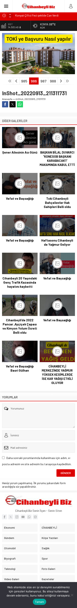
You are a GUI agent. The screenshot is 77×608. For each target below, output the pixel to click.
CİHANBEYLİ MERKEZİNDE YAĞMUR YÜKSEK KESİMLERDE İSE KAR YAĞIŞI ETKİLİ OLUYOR (57, 374)
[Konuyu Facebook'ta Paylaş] (5, 104)
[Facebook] (4, 516)
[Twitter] (10, 516)
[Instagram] (16, 516)
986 (34, 81)
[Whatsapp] (29, 516)
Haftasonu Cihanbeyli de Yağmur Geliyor (57, 242)
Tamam (39, 601)
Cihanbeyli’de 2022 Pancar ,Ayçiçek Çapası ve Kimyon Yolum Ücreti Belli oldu (19, 326)
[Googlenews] (35, 516)
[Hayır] (72, 595)
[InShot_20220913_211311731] (38, 72)
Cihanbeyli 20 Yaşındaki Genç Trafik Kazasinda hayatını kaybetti (19, 282)
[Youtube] (23, 516)
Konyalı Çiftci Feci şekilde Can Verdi (37, 15)
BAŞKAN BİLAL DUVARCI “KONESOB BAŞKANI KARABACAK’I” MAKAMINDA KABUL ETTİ (57, 158)
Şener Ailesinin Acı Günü (19, 152)
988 (53, 81)
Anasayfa (7, 98)
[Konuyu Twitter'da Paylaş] (12, 104)
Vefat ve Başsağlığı (20, 198)
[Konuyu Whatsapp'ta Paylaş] (20, 104)
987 (43, 81)
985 (24, 81)
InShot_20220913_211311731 (31, 98)
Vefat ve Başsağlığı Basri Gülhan (20, 368)
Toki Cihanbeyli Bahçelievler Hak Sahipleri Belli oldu (57, 203)
